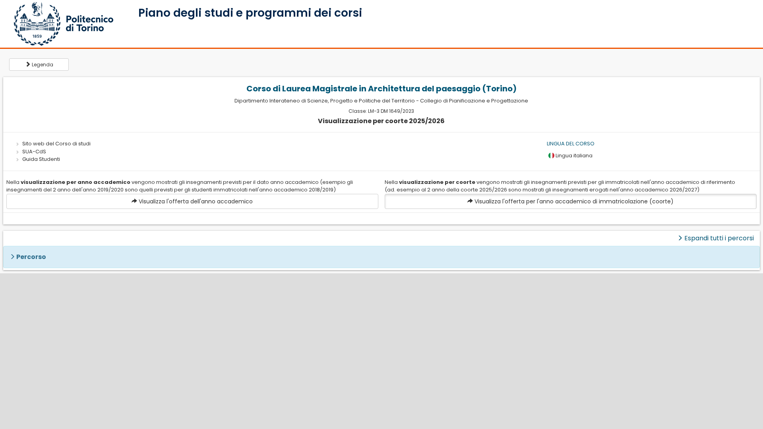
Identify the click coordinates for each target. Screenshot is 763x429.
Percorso (31, 256)
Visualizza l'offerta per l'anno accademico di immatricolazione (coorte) (573, 201)
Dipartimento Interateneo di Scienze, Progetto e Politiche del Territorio (324, 100)
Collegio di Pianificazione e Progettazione (474, 100)
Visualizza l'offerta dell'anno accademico (195, 201)
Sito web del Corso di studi (56, 143)
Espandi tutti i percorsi (718, 238)
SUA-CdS (34, 151)
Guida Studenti (41, 159)
